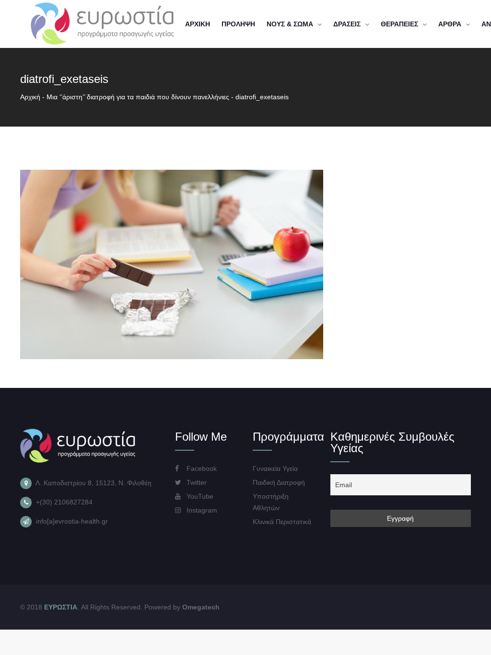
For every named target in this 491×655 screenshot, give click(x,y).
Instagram (201, 510)
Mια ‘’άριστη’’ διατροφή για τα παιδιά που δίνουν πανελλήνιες (138, 97)
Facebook (201, 468)
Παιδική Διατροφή (279, 482)
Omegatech (201, 607)
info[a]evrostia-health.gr (72, 521)
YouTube (199, 496)
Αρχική (30, 97)
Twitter (196, 482)
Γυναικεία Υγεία (275, 468)
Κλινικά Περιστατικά (282, 522)
